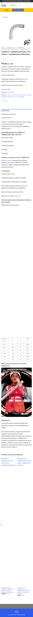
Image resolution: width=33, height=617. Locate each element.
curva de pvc (22, 95)
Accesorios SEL (25, 49)
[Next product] (2, 60)
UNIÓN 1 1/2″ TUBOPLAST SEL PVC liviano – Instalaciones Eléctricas (23, 591)
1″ (4, 350)
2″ (4, 359)
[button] (27, 10)
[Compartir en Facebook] (5, 100)
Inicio (3, 47)
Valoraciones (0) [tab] (6, 117)
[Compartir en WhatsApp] (2, 100)
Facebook (17, 196)
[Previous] (1, 528)
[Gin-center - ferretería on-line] (4, 5)
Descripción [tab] (5, 110)
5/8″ (4, 344)
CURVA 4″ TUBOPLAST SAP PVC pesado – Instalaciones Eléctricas (7, 590)
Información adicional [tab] (8, 114)
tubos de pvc (11, 47)
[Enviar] (18, 5)
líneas (6, 10)
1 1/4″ (4, 353)
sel (18, 96)
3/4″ (4, 347)
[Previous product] (6, 60)
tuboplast (22, 96)
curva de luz (15, 95)
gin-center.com (7, 160)
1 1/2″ (4, 356)
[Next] (31, 528)
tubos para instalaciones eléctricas (12, 48)
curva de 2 (9, 95)
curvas (15, 96)
